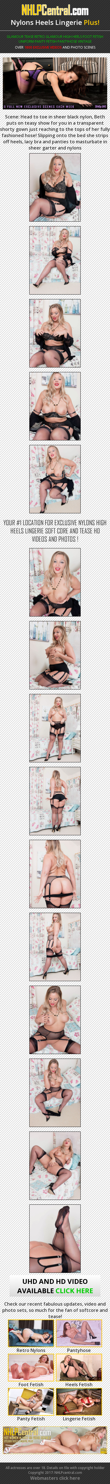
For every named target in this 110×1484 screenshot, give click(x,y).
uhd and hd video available (55, 1286)
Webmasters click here (55, 1478)
